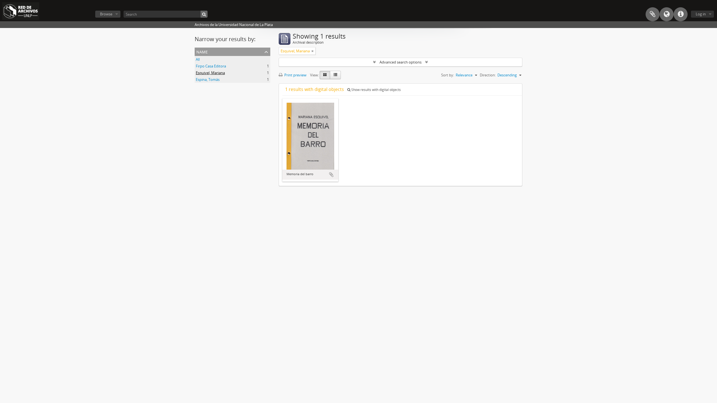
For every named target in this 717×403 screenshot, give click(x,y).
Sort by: (447, 75)
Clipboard (653, 14)
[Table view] (335, 75)
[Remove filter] (312, 51)
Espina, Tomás (208, 79)
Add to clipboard (331, 174)
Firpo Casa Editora (211, 66)
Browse (106, 14)
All (198, 59)
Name (202, 51)
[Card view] (325, 75)
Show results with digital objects (375, 89)
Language (667, 14)
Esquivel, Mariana (210, 72)
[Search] (204, 14)
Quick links (681, 14)
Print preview (294, 75)
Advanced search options (400, 62)
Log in (701, 14)
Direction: (488, 75)
